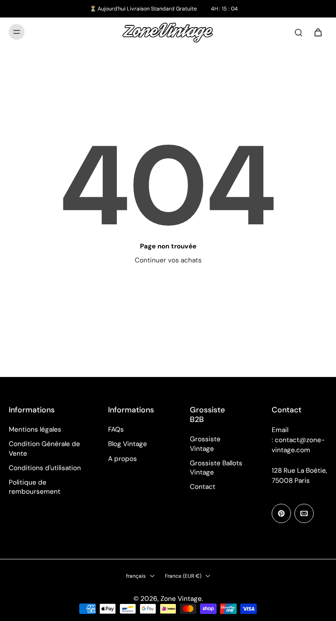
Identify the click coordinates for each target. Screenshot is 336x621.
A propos (122, 458)
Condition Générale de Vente (44, 448)
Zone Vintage (181, 598)
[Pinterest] (281, 513)
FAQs (116, 429)
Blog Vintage (127, 444)
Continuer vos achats (168, 260)
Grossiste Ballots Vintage (216, 468)
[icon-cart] (317, 32)
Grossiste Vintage (205, 444)
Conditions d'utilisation (45, 468)
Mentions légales (35, 429)
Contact (202, 486)
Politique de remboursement (34, 487)
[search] (298, 32)
